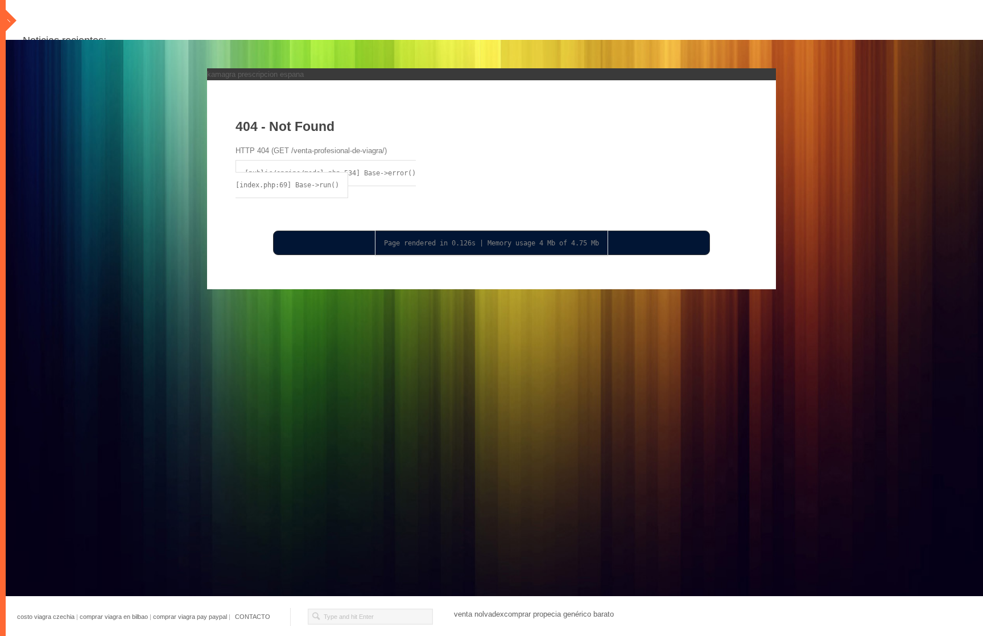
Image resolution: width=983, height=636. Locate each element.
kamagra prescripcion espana (255, 74)
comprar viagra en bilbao (114, 616)
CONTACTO (252, 616)
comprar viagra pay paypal (190, 616)
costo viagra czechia (46, 616)
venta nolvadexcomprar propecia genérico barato (534, 614)
